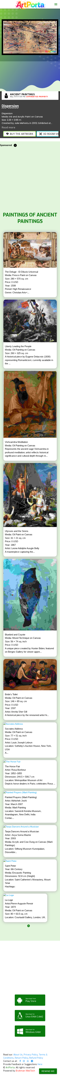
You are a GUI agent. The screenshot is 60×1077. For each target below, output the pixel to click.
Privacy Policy (31, 1054)
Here (40, 1064)
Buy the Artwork (19, 134)
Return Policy (21, 1057)
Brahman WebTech (25, 1070)
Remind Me (48, 1071)
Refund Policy (36, 1057)
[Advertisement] (30, 179)
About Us (18, 1054)
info (15, 145)
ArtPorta (10, 1067)
